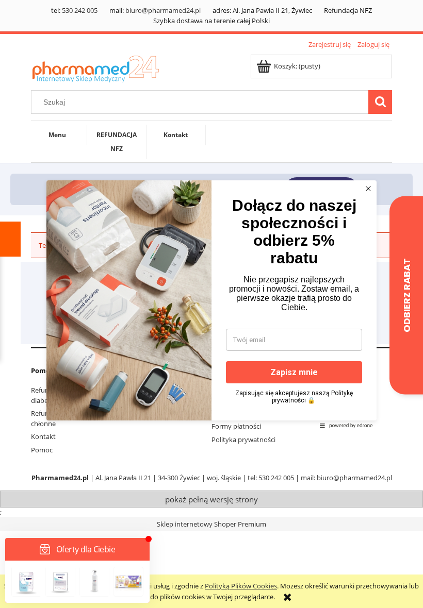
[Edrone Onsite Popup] (211, 304)
